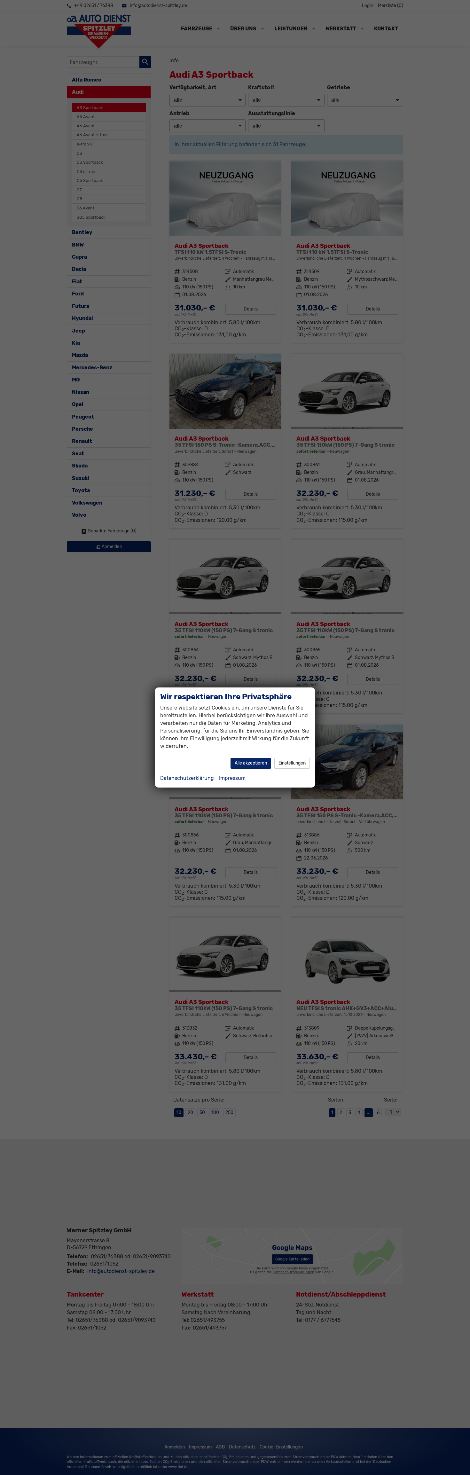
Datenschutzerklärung (187, 778)
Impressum (232, 778)
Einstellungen (292, 763)
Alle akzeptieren (251, 763)
